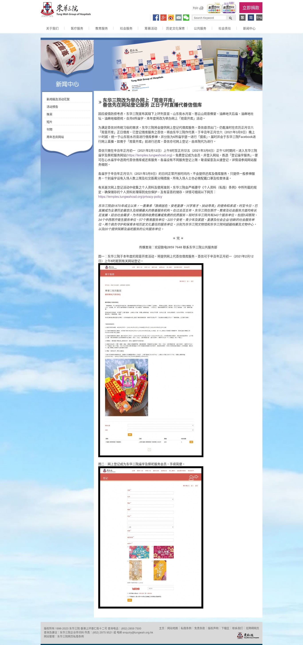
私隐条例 (186, 628)
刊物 (49, 129)
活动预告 (52, 106)
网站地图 (172, 628)
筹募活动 (151, 28)
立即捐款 (250, 7)
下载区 (225, 628)
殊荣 (49, 114)
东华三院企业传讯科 (72, 632)
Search (230, 18)
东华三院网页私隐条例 (70, 636)
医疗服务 (77, 28)
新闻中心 (249, 28)
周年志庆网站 (55, 137)
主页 (161, 628)
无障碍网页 (252, 628)
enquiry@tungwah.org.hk (138, 632)
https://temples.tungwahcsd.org (149, 155)
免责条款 (199, 628)
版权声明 (213, 628)
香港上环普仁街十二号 (94, 628)
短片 (49, 122)
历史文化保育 (175, 28)
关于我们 (52, 28)
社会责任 (224, 28)
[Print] (198, 8)
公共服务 (200, 28)
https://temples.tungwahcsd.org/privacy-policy (130, 196)
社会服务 (126, 28)
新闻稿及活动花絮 (58, 99)
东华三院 (66, 10)
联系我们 (237, 628)
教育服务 (101, 28)
